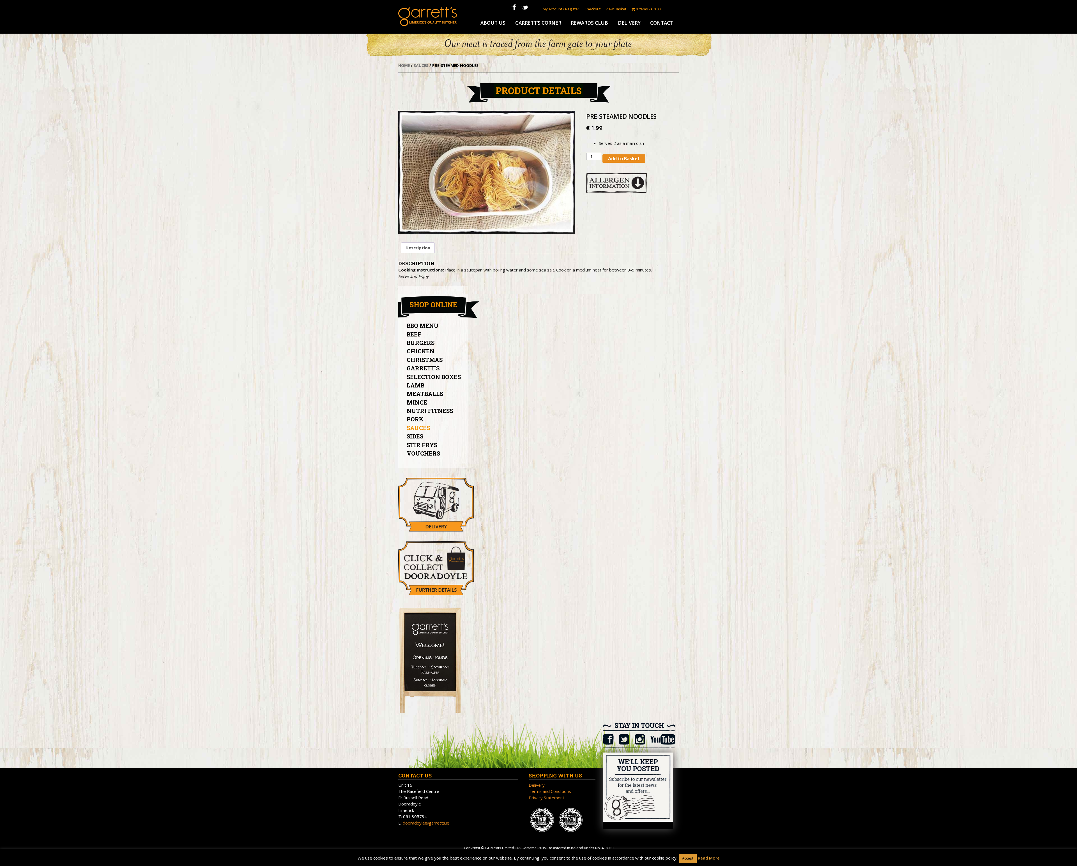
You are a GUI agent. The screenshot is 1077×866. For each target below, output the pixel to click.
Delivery (629, 23)
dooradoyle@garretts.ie (426, 823)
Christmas (425, 359)
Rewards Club (589, 23)
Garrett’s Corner (538, 23)
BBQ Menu (423, 325)
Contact (661, 23)
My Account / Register (561, 8)
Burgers (420, 342)
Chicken (420, 351)
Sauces (421, 65)
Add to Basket (624, 158)
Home (404, 65)
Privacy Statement (546, 797)
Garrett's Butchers (427, 16)
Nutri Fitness (430, 410)
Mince (417, 402)
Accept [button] (687, 858)
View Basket (616, 8)
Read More (709, 858)
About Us (492, 23)
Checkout (592, 8)
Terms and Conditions (550, 791)
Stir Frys (422, 445)
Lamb (415, 385)
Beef (414, 334)
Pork (415, 419)
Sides (415, 436)
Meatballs (425, 393)
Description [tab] (418, 247)
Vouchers (423, 453)
